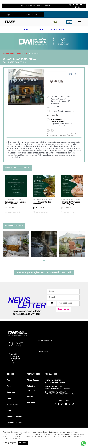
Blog (9, 398)
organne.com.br (52, 115)
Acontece (11, 392)
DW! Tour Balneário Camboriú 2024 (15, 53)
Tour (9, 380)
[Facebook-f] (74, 5)
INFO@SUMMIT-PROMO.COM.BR (55, 382)
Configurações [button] (9, 443)
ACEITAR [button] (22, 443)
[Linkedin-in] (77, 5)
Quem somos (12, 404)
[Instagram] (70, 5)
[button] (79, 22)
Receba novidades (14, 416)
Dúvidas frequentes (15, 422)
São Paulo (31, 403)
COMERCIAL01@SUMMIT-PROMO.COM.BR (58, 388)
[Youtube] (81, 5)
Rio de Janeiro (33, 380)
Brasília (30, 397)
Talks (9, 386)
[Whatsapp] (79, 7)
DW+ (9, 410)
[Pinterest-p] (84, 5)
